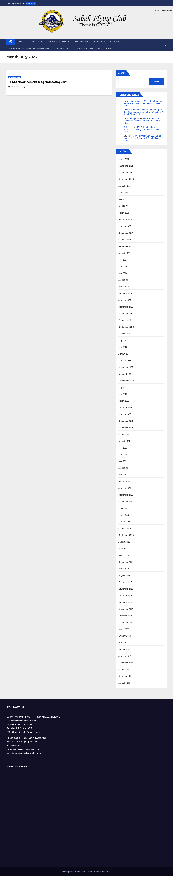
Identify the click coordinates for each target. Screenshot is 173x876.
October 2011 (124, 669)
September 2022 (126, 381)
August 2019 (124, 542)
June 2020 (123, 508)
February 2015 (125, 602)
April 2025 (123, 206)
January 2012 (124, 656)
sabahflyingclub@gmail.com (26, 749)
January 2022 (124, 414)
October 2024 (124, 240)
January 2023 (124, 360)
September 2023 (126, 327)
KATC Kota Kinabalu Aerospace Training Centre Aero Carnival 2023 (142, 103)
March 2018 (123, 569)
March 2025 (123, 213)
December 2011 (125, 663)
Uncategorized (14, 77)
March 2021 (123, 475)
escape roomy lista (131, 101)
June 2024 (123, 266)
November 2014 (125, 609)
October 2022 (124, 374)
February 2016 (125, 596)
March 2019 (123, 555)
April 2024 (123, 280)
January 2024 (124, 300)
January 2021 (124, 488)
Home (21, 42)
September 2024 (126, 246)
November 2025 (125, 172)
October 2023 (124, 320)
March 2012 (123, 643)
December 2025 (125, 166)
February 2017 (125, 582)
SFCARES (115, 42)
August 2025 (124, 186)
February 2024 (125, 293)
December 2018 (125, 562)
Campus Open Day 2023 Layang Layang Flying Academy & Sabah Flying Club (143, 112)
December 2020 (125, 495)
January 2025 (124, 226)
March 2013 (123, 629)
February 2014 (125, 616)
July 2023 (122, 340)
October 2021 (124, 434)
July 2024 (122, 260)
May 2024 (123, 273)
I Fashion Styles (130, 118)
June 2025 (123, 193)
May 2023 (123, 347)
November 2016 (125, 589)
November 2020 (125, 502)
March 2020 (123, 515)
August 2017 (124, 575)
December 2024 (125, 233)
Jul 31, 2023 (16, 87)
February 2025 (125, 219)
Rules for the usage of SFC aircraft (30, 48)
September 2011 (126, 676)
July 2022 (122, 387)
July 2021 (122, 448)
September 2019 (126, 535)
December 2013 (125, 622)
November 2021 (125, 428)
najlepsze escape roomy (134, 110)
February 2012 (125, 649)
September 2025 (126, 179)
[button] (165, 45)
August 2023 (124, 334)
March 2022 (123, 401)
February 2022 (125, 408)
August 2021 (124, 441)
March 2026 (123, 159)
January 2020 (124, 522)
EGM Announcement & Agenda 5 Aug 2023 (37, 82)
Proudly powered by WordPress (74, 872)
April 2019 (123, 549)
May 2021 (123, 461)
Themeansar (105, 872)
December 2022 (125, 367)
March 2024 (123, 287)
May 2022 (123, 394)
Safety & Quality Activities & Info (96, 48)
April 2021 (123, 468)
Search (121, 73)
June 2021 (123, 455)
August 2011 (124, 683)
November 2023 (125, 313)
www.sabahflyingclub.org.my (28, 753)
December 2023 (125, 307)
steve (29, 87)
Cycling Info (64, 48)
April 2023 (123, 354)
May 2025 (123, 199)
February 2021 (125, 481)
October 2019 (124, 528)
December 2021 (125, 421)
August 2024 (124, 253)
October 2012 (124, 636)
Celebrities (128, 127)
